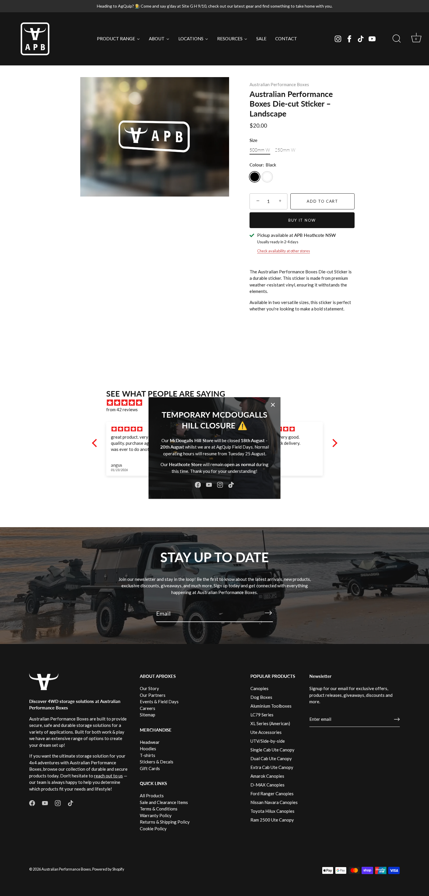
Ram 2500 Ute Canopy (272, 819)
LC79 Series (261, 714)
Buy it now (302, 220)
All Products (152, 795)
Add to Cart (322, 201)
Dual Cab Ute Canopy (271, 758)
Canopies (259, 688)
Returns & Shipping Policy (165, 821)
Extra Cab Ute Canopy (271, 767)
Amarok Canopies (267, 776)
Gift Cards (150, 768)
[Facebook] (349, 38)
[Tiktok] (360, 38)
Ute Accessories (266, 732)
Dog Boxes (261, 697)
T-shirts (147, 755)
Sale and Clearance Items (164, 802)
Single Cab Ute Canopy (272, 749)
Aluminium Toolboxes (271, 706)
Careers (147, 708)
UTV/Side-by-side (267, 741)
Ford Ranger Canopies (272, 793)
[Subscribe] (268, 613)
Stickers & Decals (156, 761)
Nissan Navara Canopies (274, 802)
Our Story (149, 688)
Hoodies (148, 748)
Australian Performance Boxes (279, 84)
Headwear (150, 742)
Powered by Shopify (108, 869)
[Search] (396, 38)
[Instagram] (337, 38)
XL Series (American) (270, 723)
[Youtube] (372, 38)
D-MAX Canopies (267, 784)
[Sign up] (397, 719)
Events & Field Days (159, 701)
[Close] (272, 404)
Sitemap (147, 714)
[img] (138, 429)
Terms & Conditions (158, 808)
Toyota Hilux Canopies (272, 811)
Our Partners (152, 695)
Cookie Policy (153, 828)
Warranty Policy (156, 815)
